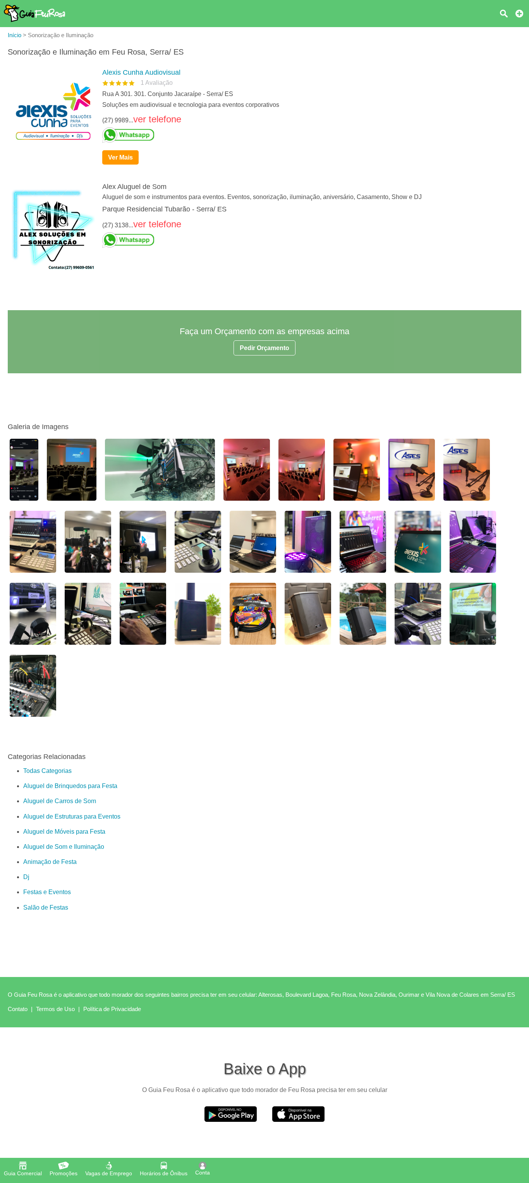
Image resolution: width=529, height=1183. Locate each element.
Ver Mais (120, 157)
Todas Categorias (47, 770)
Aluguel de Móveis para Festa (64, 831)
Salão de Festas (45, 907)
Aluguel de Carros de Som (59, 801)
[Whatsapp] (308, 135)
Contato (17, 1009)
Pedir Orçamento (264, 348)
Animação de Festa (50, 861)
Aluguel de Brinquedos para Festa (70, 786)
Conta (202, 1172)
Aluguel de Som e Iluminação (63, 846)
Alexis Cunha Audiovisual (141, 72)
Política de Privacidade (112, 1009)
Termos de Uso (55, 1009)
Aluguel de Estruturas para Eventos (71, 816)
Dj (26, 877)
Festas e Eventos (47, 892)
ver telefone (157, 119)
